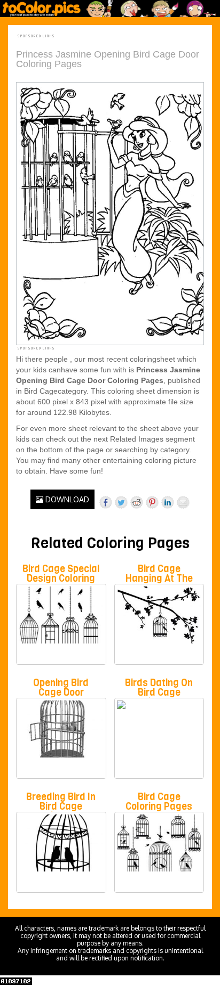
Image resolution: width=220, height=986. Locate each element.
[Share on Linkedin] (167, 502)
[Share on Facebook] (105, 502)
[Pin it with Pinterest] (152, 502)
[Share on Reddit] (136, 502)
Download (66, 499)
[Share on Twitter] (121, 502)
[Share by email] (183, 502)
